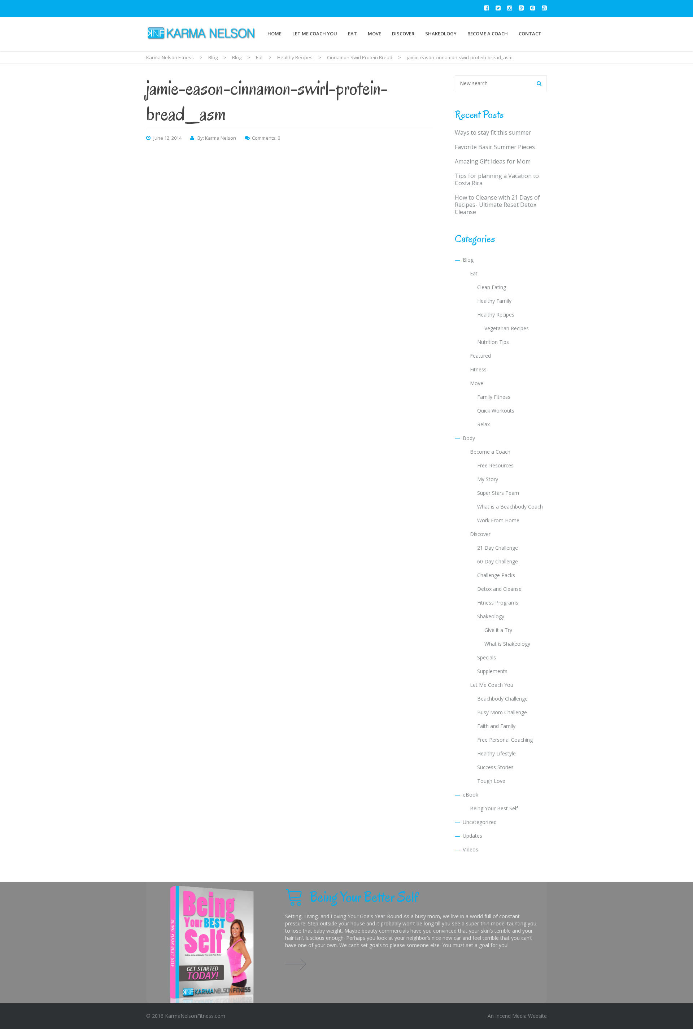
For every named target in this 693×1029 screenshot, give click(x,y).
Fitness (478, 369)
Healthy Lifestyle (496, 753)
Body (469, 438)
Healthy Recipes (495, 314)
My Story (487, 479)
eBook (470, 794)
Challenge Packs (496, 575)
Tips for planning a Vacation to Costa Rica (497, 179)
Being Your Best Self (494, 808)
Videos (470, 849)
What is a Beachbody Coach (510, 506)
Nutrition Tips (493, 342)
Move (374, 33)
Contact (530, 33)
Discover (403, 33)
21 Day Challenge (497, 547)
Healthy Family (494, 300)
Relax (483, 424)
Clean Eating (491, 287)
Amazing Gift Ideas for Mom (493, 161)
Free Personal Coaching (505, 739)
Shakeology (441, 33)
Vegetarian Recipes (506, 328)
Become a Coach (487, 33)
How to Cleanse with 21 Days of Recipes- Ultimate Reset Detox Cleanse (497, 204)
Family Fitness (493, 396)
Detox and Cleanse (499, 588)
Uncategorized (480, 822)
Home (274, 33)
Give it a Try (498, 630)
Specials (486, 657)
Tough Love (491, 780)
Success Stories (495, 767)
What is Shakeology (507, 643)
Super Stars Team (498, 492)
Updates (472, 835)
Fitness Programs (497, 602)
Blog (468, 259)
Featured (480, 355)
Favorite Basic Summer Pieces (495, 147)
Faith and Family (496, 726)
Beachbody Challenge (502, 698)
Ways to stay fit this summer (493, 132)
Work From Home (498, 520)
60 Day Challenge (497, 561)
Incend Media (511, 1015)
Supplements (492, 671)
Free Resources (495, 465)
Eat (352, 33)
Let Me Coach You (314, 33)
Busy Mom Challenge (502, 712)
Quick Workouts (495, 410)
